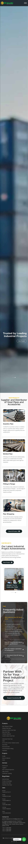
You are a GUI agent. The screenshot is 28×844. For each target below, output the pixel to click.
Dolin (3, 811)
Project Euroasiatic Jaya (13, 586)
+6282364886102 (6, 800)
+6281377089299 (6, 808)
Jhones (4, 790)
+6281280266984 (6, 813)
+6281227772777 (6, 792)
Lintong (4, 807)
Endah (3, 794)
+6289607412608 (6, 796)
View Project (20, 341)
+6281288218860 (6, 804)
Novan (3, 799)
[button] (11, 592)
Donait (4, 803)
